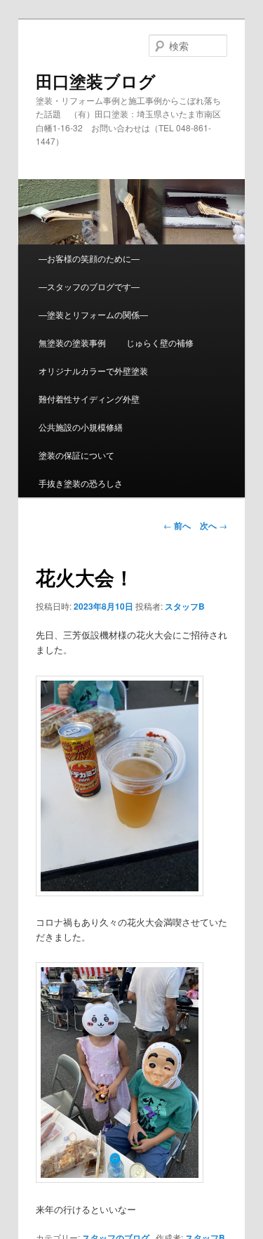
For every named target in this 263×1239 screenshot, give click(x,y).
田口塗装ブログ (96, 81)
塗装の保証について (76, 455)
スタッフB (185, 606)
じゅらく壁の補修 (160, 342)
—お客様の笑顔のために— (89, 258)
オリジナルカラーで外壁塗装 (93, 370)
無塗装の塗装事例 (72, 342)
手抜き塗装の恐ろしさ (81, 483)
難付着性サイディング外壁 (89, 399)
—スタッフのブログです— (89, 286)
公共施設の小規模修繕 (81, 427)
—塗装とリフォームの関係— (93, 314)
